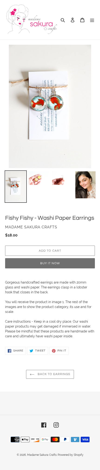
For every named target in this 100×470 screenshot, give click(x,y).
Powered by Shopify (70, 454)
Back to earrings (53, 374)
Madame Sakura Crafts (42, 454)
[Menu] (92, 20)
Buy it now (50, 263)
